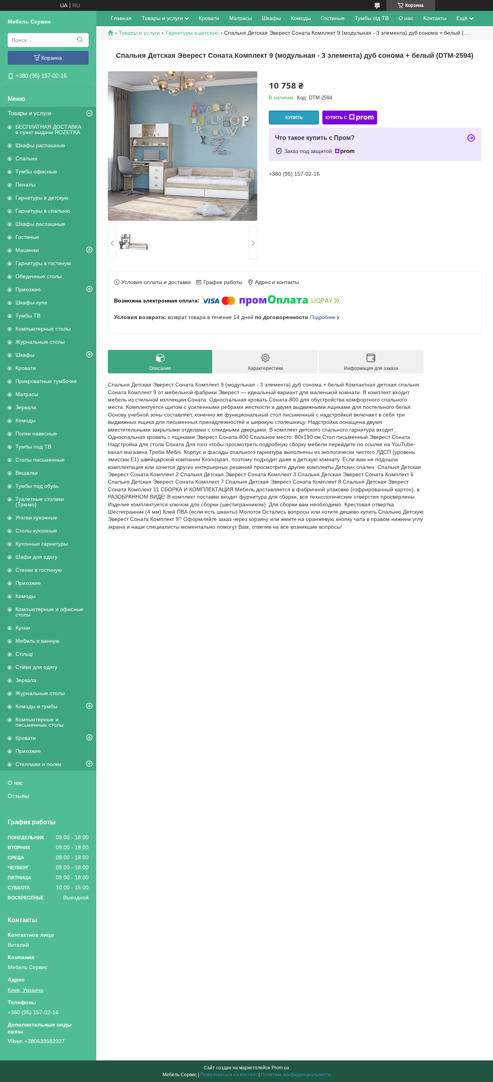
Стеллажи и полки (38, 764)
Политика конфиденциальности (296, 1074)
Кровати (25, 368)
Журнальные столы (40, 342)
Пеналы (25, 184)
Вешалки (26, 473)
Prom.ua (280, 1067)
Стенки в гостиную (38, 570)
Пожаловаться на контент (228, 1074)
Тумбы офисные (36, 171)
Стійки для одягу (36, 667)
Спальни (26, 158)
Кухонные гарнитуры (41, 544)
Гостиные (27, 237)
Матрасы (26, 394)
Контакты (434, 18)
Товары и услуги (29, 113)
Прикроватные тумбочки (46, 381)
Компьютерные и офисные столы (49, 612)
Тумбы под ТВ (33, 447)
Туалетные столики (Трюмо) (39, 501)
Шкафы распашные (40, 145)
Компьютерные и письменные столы (39, 722)
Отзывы (18, 796)
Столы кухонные (36, 531)
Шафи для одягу (36, 557)
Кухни (22, 628)
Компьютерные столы (42, 329)
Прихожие (28, 289)
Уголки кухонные (36, 517)
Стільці (24, 654)
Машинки (27, 250)
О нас (15, 783)
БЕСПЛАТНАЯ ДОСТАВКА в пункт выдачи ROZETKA (48, 129)
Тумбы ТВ (27, 316)
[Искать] (80, 40)
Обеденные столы (38, 276)
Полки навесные (36, 433)
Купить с (336, 117)
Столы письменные (40, 460)
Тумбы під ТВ (372, 18)
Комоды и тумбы (36, 706)
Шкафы (24, 355)
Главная (121, 18)
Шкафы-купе (31, 302)
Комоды (25, 420)
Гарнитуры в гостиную (43, 263)
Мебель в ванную (37, 641)
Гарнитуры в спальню (42, 211)
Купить (294, 117)
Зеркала (25, 407)
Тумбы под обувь (37, 486)
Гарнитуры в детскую (42, 198)
